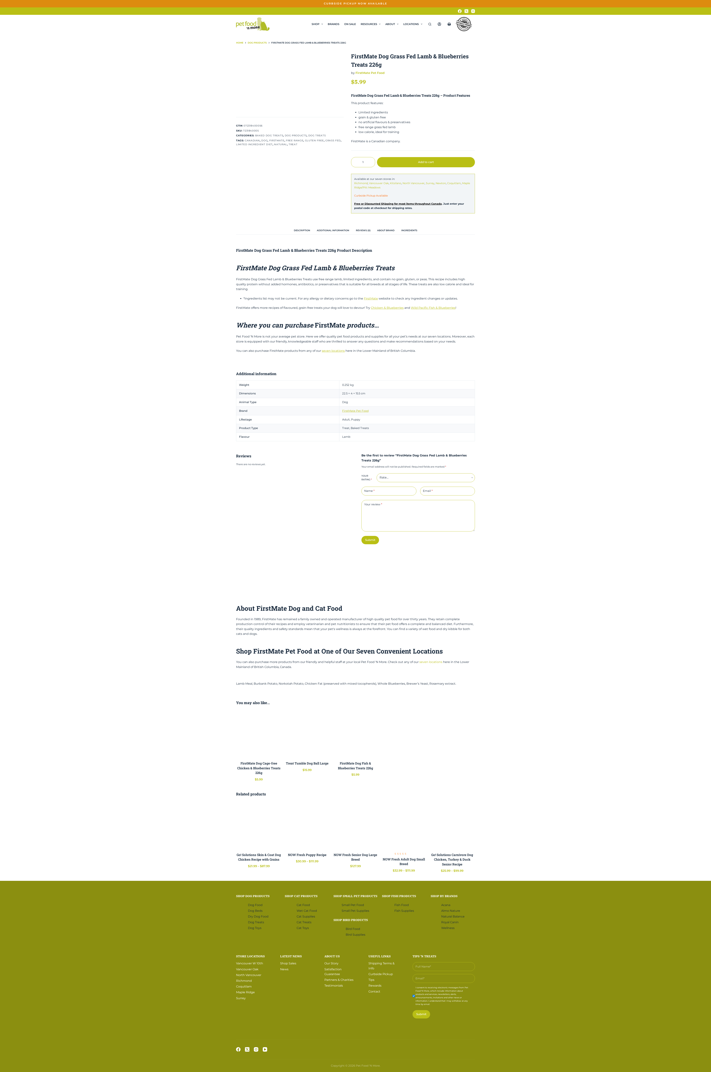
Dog (264, 140)
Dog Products (296, 135)
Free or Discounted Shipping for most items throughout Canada (398, 203)
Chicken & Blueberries (387, 308)
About (390, 24)
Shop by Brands (444, 896)
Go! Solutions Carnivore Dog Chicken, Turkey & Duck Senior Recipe (452, 859)
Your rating (366, 477)
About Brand (386, 230)
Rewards (374, 985)
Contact (374, 991)
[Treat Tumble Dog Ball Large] (307, 733)
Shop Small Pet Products (355, 896)
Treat (293, 144)
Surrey (430, 183)
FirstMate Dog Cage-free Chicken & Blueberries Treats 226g (259, 768)
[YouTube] (265, 1049)
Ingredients (409, 230)
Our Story (331, 963)
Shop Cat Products (301, 896)
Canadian (252, 140)
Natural (280, 144)
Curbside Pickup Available (371, 195)
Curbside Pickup (380, 974)
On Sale (350, 24)
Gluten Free (314, 140)
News (284, 969)
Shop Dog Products (253, 896)
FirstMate (371, 298)
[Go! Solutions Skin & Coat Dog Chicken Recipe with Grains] (258, 825)
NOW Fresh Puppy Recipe (307, 855)
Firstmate (276, 140)
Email (428, 491)
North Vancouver (414, 183)
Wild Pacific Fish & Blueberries (433, 308)
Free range (294, 140)
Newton (441, 183)
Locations (411, 24)
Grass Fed (333, 140)
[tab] (302, 230)
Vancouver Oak (379, 183)
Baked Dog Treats (269, 135)
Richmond (361, 183)
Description (302, 230)
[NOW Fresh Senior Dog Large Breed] (355, 825)
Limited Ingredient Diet (254, 144)
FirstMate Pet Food (370, 73)
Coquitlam (454, 183)
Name (369, 491)
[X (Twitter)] (466, 11)
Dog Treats (317, 135)
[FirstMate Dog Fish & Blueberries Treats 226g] (355, 733)
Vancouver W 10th (249, 963)
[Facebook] (460, 11)
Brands (333, 24)
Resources (369, 24)
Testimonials (333, 985)
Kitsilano (395, 183)
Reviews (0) (363, 230)
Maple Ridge (245, 992)
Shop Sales (288, 963)
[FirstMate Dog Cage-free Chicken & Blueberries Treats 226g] (258, 733)
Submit (370, 540)
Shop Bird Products (350, 920)
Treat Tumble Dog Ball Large (307, 763)
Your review (373, 504)
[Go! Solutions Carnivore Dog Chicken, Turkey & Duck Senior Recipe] (452, 825)
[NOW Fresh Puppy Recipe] (307, 825)
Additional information (333, 230)
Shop (315, 24)
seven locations (333, 351)
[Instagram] (473, 11)
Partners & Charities (338, 980)
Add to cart (463, 6)
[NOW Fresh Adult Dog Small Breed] (404, 825)
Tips (371, 980)
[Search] (429, 24)
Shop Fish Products (399, 896)
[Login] (439, 24)
